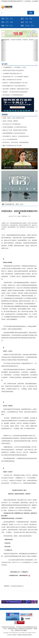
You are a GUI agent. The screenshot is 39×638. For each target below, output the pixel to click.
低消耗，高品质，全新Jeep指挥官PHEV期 (12, 118)
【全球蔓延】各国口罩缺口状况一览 (11, 73)
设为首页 (28, 1)
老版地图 (19, 634)
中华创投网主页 (9, 204)
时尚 (7, 22)
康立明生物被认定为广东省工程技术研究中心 (13, 85)
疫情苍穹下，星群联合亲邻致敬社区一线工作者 (14, 82)
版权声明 (29, 634)
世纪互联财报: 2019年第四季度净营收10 (12, 95)
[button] (4, 50)
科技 (26, 18)
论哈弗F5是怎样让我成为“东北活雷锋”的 (12, 70)
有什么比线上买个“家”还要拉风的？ (11, 124)
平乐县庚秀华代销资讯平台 (16, 586)
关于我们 (9, 634)
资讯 (17, 204)
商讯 (7, 25)
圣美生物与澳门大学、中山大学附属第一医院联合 (15, 76)
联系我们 (14, 634)
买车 (11, 18)
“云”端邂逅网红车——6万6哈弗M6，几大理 (13, 67)
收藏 (11, 22)
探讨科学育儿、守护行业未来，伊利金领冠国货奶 (15, 142)
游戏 (26, 22)
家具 (30, 22)
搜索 (30, 13)
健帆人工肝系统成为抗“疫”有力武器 (11, 79)
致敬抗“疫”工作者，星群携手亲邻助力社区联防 (14, 130)
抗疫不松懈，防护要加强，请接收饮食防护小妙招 (15, 89)
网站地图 (24, 634)
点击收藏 (35, 1)
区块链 (27, 25)
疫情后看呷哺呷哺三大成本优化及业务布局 (13, 133)
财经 (7, 18)
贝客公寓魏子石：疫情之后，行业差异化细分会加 (15, 136)
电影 (30, 18)
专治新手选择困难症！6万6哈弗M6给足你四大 (14, 127)
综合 (11, 25)
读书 (32, 25)
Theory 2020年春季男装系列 (9, 139)
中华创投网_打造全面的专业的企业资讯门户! (12, 1)
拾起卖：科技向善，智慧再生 (9, 121)
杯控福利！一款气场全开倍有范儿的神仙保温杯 (14, 92)
